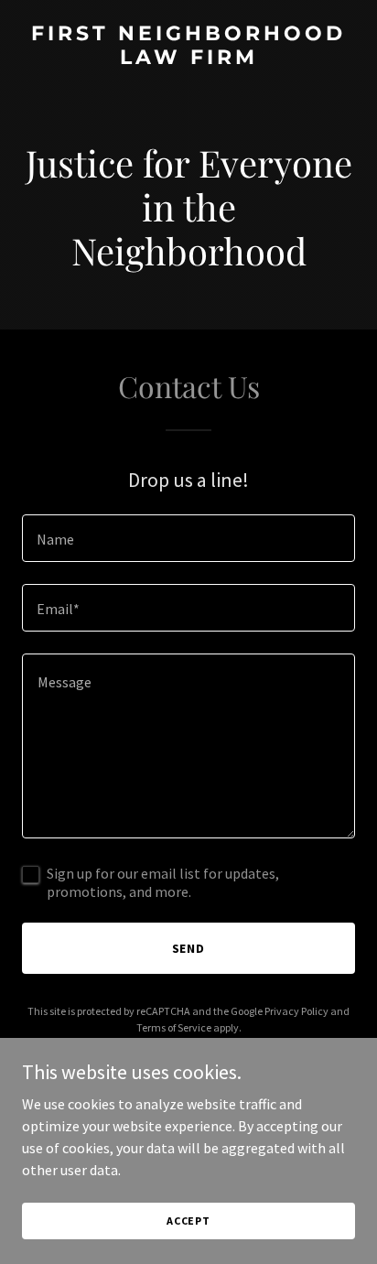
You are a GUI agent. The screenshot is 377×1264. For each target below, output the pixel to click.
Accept (188, 1220)
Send (189, 948)
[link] (188, 58)
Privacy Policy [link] (296, 1011)
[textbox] (188, 538)
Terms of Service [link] (173, 1027)
